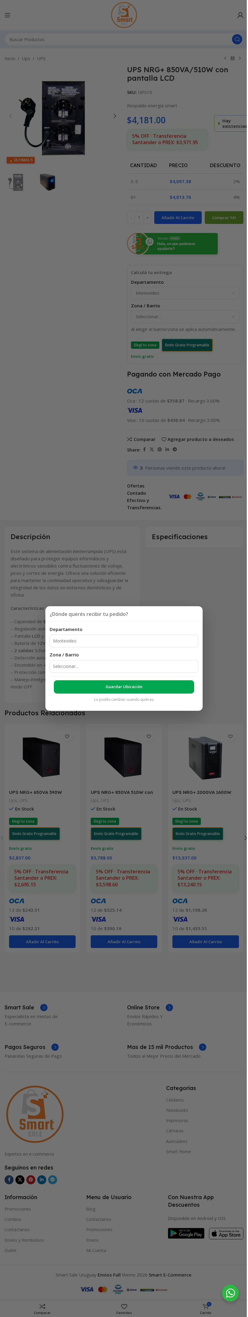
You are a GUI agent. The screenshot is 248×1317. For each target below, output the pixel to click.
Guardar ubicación (124, 686)
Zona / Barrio (64, 655)
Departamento (66, 629)
